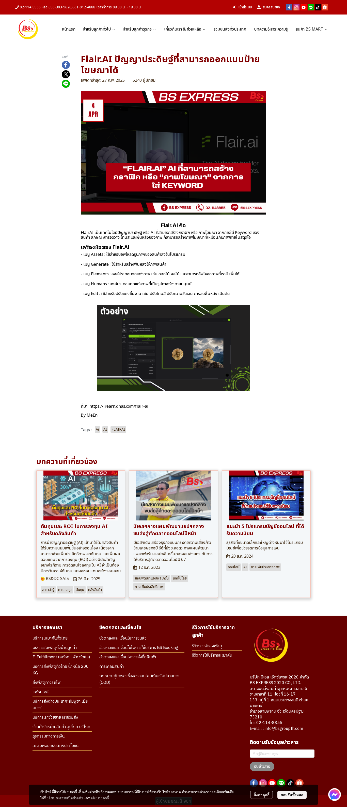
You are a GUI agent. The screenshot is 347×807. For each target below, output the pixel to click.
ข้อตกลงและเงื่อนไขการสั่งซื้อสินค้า (127, 657)
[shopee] (325, 7)
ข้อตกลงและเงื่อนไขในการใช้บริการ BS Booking (138, 647)
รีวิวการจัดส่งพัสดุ (207, 646)
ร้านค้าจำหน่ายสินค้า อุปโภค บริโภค (61, 727)
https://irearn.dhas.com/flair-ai (118, 406)
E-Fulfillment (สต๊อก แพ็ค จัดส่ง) (61, 657)
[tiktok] (318, 7)
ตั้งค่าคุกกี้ (262, 794)
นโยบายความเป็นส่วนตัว (65, 798)
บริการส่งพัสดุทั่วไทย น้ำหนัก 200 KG (61, 670)
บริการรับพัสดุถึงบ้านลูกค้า (55, 647)
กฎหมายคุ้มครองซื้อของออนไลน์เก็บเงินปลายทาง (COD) (139, 679)
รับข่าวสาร (262, 766)
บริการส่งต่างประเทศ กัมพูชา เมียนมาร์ (60, 705)
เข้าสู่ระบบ (245, 7)
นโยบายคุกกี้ (100, 798)
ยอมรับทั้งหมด (292, 794)
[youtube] (304, 7)
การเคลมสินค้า (111, 666)
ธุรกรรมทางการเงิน (49, 736)
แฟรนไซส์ (41, 692)
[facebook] (289, 7)
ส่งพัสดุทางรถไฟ (47, 682)
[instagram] (296, 7)
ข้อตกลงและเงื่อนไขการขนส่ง (123, 638)
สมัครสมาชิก (271, 7)
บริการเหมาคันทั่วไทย (50, 638)
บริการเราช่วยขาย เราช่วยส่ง (55, 717)
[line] (311, 7)
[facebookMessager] (334, 794)
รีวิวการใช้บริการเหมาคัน (212, 655)
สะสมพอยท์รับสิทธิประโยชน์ (55, 745)
